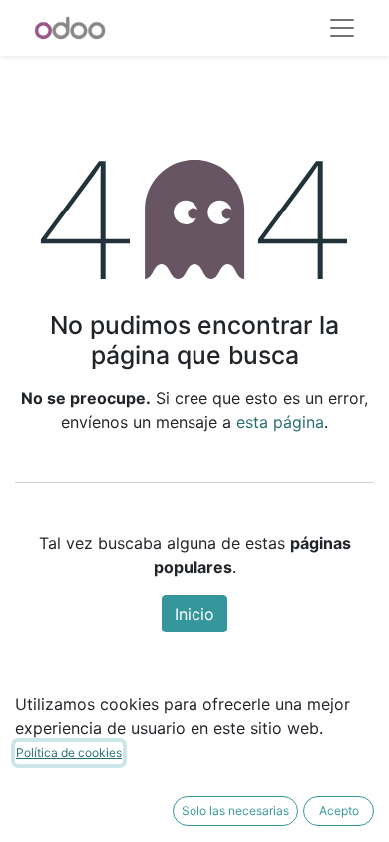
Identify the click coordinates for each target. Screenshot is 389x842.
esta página (280, 422)
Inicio (194, 614)
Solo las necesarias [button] (235, 810)
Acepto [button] (339, 810)
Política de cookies (69, 752)
